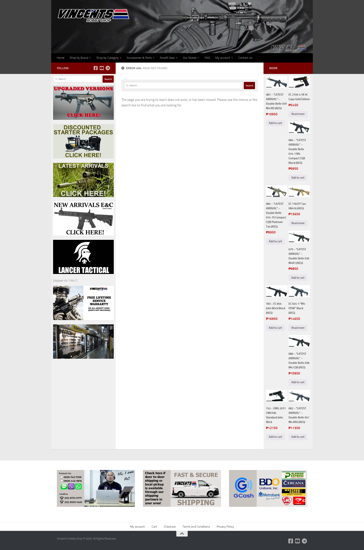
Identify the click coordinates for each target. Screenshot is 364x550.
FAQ (207, 58)
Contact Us (245, 58)
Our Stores (189, 58)
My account (222, 58)
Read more (298, 114)
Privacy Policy (225, 526)
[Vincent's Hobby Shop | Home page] (95, 15)
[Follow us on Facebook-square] (95, 68)
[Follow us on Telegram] (107, 68)
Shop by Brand (79, 58)
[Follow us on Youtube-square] (101, 68)
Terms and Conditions (196, 526)
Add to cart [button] (275, 123)
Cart (154, 526)
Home (60, 58)
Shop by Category (107, 58)
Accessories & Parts (139, 58)
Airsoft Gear (167, 58)
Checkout (170, 526)
